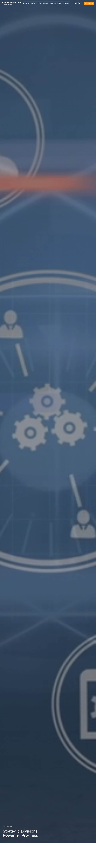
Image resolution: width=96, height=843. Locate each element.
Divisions (34, 3)
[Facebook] (79, 3)
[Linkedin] (76, 3)
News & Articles (63, 3)
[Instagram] (81, 3)
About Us (26, 3)
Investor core (44, 3)
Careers (53, 3)
